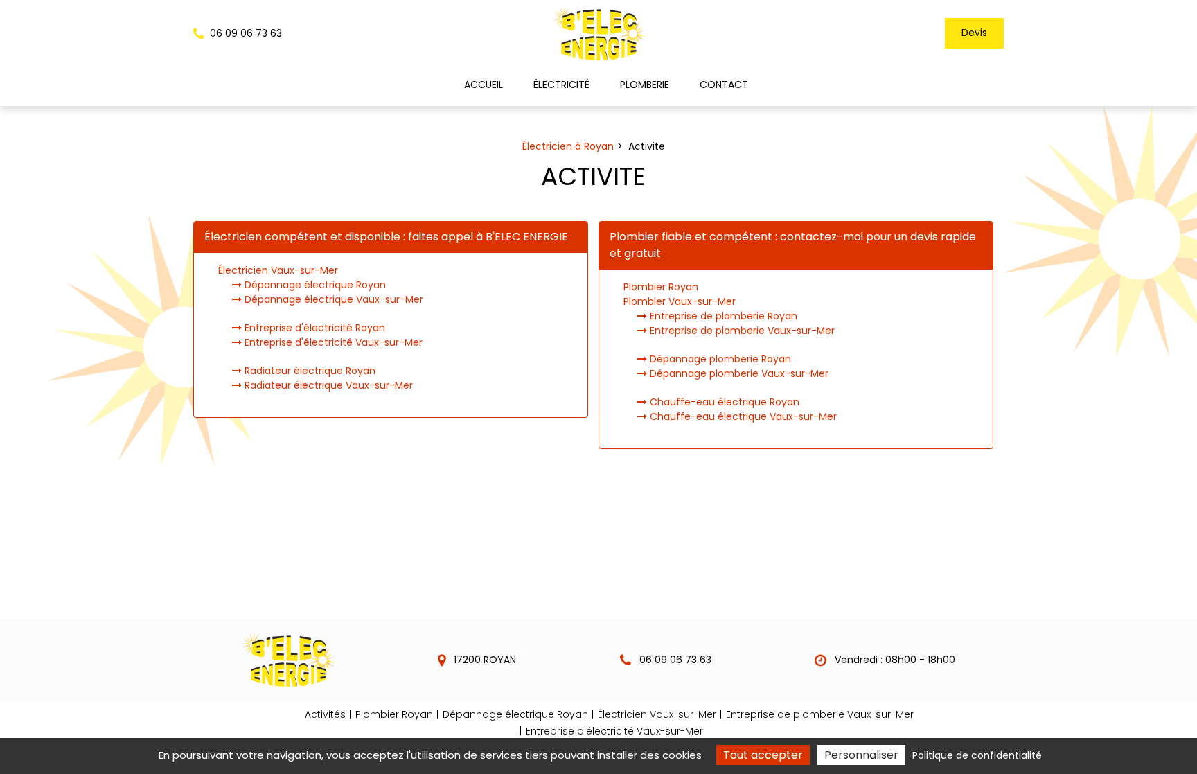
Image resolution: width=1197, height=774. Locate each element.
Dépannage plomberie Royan (719, 359)
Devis (974, 32)
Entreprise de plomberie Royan (722, 316)
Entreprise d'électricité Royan (313, 328)
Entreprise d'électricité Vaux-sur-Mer (332, 342)
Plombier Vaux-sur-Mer (679, 301)
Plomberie (644, 84)
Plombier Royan (660, 287)
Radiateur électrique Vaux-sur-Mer (327, 385)
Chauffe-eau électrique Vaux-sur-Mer (742, 416)
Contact (724, 84)
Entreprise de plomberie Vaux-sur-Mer (741, 330)
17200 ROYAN (483, 660)
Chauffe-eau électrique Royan (723, 402)
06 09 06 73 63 (674, 660)
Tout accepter (763, 755)
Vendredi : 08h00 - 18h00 (893, 660)
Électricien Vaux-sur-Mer (278, 270)
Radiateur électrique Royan (308, 371)
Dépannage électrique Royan (314, 285)
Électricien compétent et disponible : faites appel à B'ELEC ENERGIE (386, 237)
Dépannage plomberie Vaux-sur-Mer (737, 373)
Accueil (483, 84)
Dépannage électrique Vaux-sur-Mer (332, 299)
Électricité (561, 84)
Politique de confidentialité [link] (977, 755)
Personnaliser (861, 755)
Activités (325, 714)
